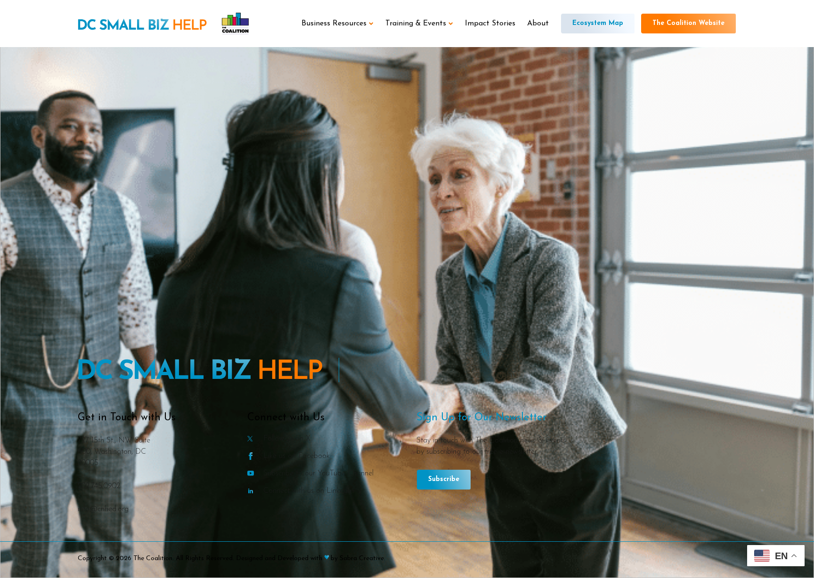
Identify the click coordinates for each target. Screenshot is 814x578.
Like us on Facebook (296, 455)
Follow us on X (286, 438)
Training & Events (415, 23)
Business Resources (333, 23)
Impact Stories (490, 23)
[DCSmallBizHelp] (142, 25)
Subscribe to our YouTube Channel (318, 473)
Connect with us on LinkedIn (308, 490)
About (538, 23)
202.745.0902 (99, 486)
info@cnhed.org (103, 509)
